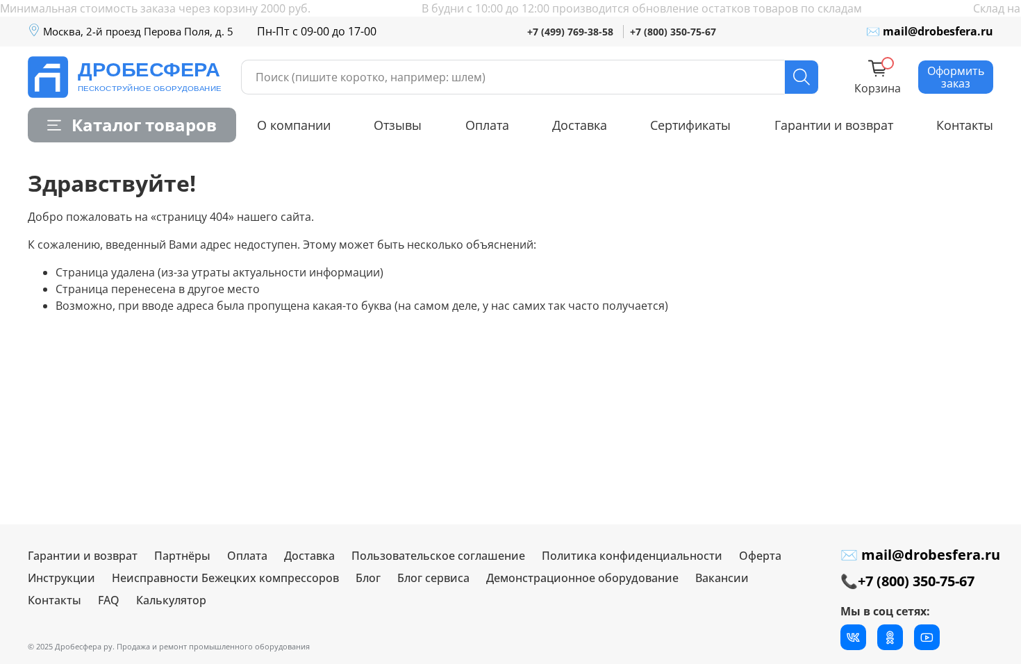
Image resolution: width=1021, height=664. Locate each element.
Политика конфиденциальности (632, 555)
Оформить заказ (955, 77)
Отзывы (398, 125)
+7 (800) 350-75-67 (673, 31)
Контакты (964, 125)
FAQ (108, 600)
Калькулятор (171, 600)
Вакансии (722, 578)
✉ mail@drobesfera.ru (929, 31)
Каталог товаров (144, 124)
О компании (294, 125)
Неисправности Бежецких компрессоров (225, 578)
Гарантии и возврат (833, 125)
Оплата (487, 125)
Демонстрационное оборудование (582, 578)
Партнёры (182, 555)
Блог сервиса (433, 578)
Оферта (760, 555)
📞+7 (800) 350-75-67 (907, 581)
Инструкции (61, 578)
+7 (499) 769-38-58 (570, 31)
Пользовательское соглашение (438, 555)
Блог (368, 578)
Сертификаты (690, 125)
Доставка (579, 125)
